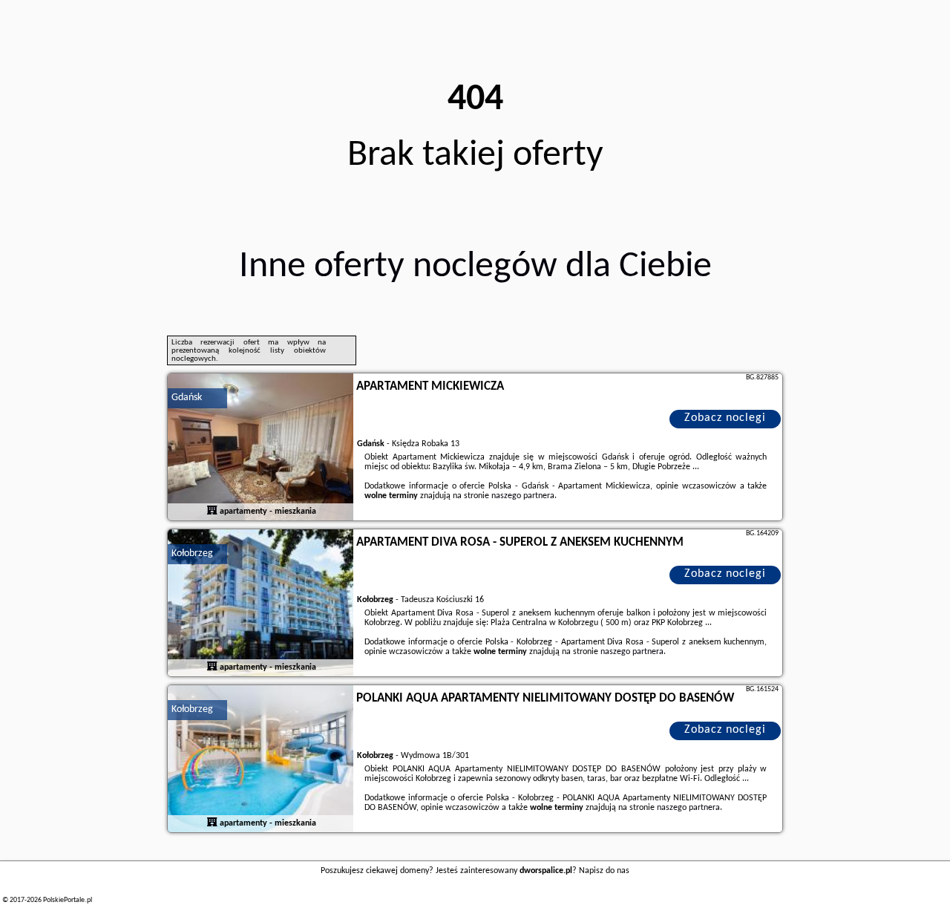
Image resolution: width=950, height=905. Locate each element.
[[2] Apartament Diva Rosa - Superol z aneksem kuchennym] (260, 603)
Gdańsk (186, 397)
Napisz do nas (604, 870)
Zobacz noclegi (725, 418)
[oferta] (212, 511)
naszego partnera (522, 495)
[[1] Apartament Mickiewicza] (260, 447)
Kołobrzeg (192, 553)
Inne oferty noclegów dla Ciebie (475, 267)
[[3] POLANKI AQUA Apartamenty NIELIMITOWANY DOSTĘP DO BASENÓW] (260, 759)
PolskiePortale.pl (67, 900)
